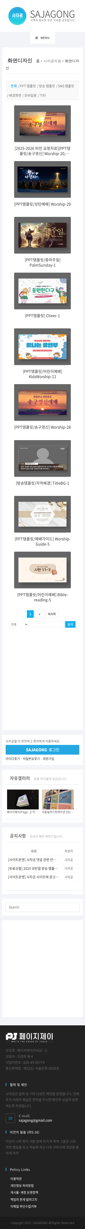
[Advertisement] (42, 680)
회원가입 (48, 758)
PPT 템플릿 (28, 85)
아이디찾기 (13, 758)
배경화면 (15, 95)
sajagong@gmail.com (35, 1120)
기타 (43, 95)
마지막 (52, 614)
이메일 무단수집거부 (23, 1206)
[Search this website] (42, 907)
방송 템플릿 (47, 85)
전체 (14, 85)
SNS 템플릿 (66, 85)
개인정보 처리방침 (22, 1185)
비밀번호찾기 (31, 758)
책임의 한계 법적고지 (23, 1199)
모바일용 (30, 95)
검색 (70, 624)
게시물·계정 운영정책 (24, 1192)
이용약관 (16, 1178)
